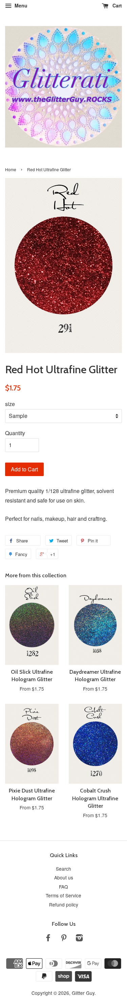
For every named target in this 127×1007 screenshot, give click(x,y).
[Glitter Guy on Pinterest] (63, 938)
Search (63, 868)
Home (10, 169)
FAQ (63, 886)
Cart (116, 5)
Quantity (15, 433)
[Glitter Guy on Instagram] (79, 938)
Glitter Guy (83, 992)
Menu (20, 5)
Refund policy (63, 904)
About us (63, 877)
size (10, 404)
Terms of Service (63, 895)
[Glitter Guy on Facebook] (48, 938)
